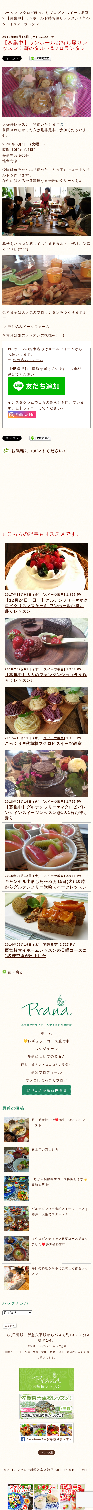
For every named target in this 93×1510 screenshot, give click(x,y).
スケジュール (46, 1049)
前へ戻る (15, 972)
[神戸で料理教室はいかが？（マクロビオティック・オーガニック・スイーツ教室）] (46, 1014)
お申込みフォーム (28, 360)
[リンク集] (46, 1454)
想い (46, 1064)
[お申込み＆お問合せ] (46, 1091)
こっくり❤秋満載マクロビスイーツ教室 (43, 743)
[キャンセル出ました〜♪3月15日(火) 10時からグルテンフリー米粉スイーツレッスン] (46, 870)
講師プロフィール (46, 1072)
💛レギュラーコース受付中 (46, 1041)
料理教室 (50, 944)
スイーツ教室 (77, 13)
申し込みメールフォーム (29, 327)
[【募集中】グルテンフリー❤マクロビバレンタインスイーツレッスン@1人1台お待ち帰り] (46, 795)
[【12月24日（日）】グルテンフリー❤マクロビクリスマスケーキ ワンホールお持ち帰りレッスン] (46, 589)
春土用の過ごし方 (45, 1149)
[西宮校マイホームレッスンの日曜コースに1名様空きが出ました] (46, 939)
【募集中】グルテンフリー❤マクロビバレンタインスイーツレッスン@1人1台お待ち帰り (46, 812)
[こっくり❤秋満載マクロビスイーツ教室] (46, 732)
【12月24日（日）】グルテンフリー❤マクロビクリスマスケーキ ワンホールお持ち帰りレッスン (46, 606)
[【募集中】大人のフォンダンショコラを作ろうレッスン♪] (46, 663)
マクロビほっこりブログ (40, 13)
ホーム (8, 13)
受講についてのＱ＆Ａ (46, 1056)
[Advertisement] (39, 488)
